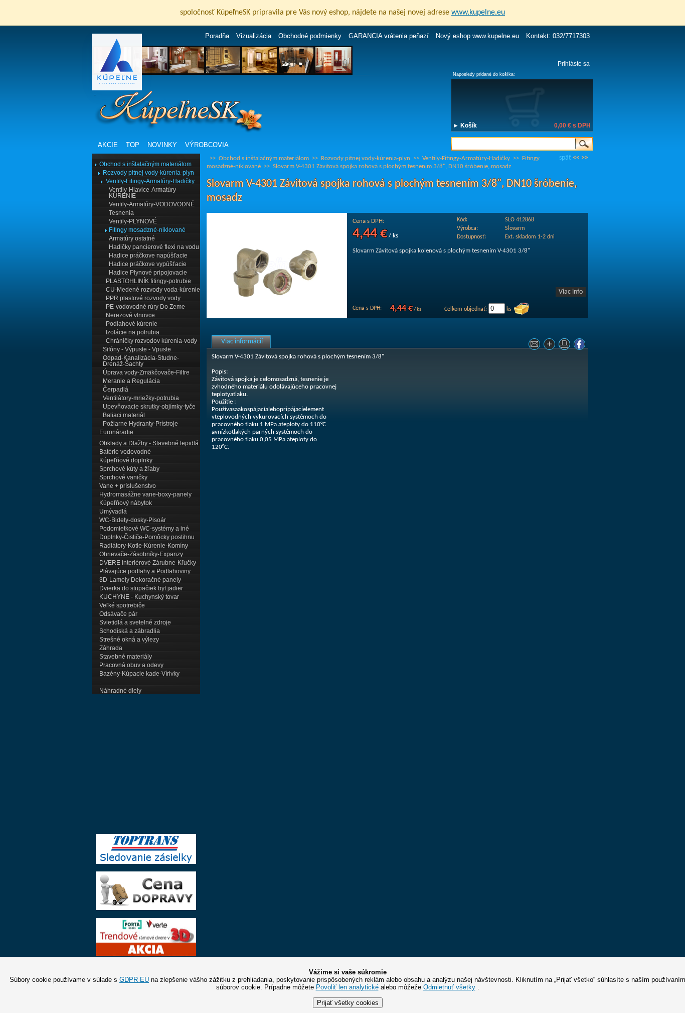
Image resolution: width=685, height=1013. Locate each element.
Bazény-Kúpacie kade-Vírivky (139, 674)
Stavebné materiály (125, 657)
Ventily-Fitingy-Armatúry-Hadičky (150, 181)
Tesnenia (121, 213)
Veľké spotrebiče (122, 605)
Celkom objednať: (465, 309)
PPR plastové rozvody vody (143, 298)
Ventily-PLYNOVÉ (133, 221)
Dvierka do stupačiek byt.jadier (141, 588)
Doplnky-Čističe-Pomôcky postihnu (147, 537)
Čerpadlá (115, 390)
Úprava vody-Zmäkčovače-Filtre (146, 372)
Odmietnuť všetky (449, 987)
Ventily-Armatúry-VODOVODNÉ (152, 204)
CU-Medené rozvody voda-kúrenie (153, 290)
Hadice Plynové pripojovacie (148, 273)
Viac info (571, 292)
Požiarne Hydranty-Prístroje (140, 424)
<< (576, 158)
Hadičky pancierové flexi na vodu (154, 247)
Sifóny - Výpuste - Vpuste (137, 349)
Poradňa (217, 36)
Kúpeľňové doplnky (125, 460)
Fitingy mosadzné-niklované (147, 230)
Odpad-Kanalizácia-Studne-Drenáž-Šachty (141, 361)
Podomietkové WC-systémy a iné (144, 529)
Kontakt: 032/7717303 (558, 36)
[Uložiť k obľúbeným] (550, 346)
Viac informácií (242, 341)
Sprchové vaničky (123, 477)
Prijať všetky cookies (348, 1002)
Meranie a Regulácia (131, 381)
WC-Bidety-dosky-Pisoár (132, 520)
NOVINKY (162, 145)
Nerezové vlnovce (130, 315)
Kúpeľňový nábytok (125, 503)
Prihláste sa (574, 64)
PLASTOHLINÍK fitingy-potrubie (148, 281)
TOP (132, 145)
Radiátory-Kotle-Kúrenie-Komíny (143, 546)
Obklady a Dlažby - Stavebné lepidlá (149, 443)
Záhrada (110, 648)
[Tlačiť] (565, 346)
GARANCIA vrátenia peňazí (389, 36)
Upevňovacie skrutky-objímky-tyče (149, 407)
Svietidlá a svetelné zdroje (135, 622)
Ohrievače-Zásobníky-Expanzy (141, 554)
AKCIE (108, 145)
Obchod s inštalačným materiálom (145, 164)
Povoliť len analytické (347, 987)
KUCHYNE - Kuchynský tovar (139, 597)
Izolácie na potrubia (132, 332)
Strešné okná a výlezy (129, 640)
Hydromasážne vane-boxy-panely (145, 494)
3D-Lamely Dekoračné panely (140, 580)
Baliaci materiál (124, 415)
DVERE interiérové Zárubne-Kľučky (147, 563)
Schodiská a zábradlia (129, 631)
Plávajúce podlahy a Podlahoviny (145, 571)
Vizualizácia (253, 36)
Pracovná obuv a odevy (131, 665)
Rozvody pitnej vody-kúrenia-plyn (148, 173)
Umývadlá (113, 512)
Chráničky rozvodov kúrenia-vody (151, 341)
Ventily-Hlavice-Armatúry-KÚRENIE (143, 193)
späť (565, 158)
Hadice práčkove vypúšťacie (148, 264)
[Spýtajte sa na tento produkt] (535, 346)
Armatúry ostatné (132, 238)
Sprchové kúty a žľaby (129, 469)
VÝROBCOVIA (207, 145)
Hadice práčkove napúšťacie (148, 255)
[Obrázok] (277, 316)
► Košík (465, 125)
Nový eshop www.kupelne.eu (477, 36)
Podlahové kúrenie (131, 324)
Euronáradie (116, 432)
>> (584, 158)
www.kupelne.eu (478, 13)
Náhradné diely (120, 691)
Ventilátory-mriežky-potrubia (141, 398)
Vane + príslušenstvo (127, 486)
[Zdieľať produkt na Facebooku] (580, 346)
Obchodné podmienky (309, 36)
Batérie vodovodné (125, 452)
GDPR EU (134, 979)
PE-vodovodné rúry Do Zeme (145, 307)
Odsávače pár (118, 614)
